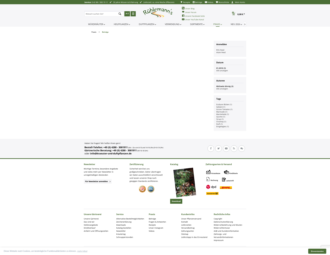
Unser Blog (190, 8)
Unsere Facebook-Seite (195, 16)
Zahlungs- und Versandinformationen (223, 235)
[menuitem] (185, 2)
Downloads (121, 225)
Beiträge (198, 2)
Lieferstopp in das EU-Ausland (194, 237)
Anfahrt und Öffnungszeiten (96, 231)
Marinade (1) (221, 112)
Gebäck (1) (220, 107)
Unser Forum (190, 12)
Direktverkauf (89, 228)
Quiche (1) (220, 116)
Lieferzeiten (186, 225)
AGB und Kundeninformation (226, 231)
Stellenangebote (91, 225)
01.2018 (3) (221, 68)
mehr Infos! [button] (82, 251)
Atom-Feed (221, 52)
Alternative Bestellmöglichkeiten (130, 219)
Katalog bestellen (123, 228)
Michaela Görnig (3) (224, 86)
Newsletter (121, 231)
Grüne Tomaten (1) (224, 109)
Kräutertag (121, 234)
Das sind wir (89, 222)
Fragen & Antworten (157, 222)
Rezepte (186, 2)
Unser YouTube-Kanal (194, 19)
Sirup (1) (220, 119)
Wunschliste (223, 2)
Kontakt (184, 222)
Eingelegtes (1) (222, 126)
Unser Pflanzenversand (191, 219)
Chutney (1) (221, 121)
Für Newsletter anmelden (96, 181)
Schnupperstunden (124, 237)
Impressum (219, 240)
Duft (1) (219, 124)
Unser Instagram (156, 228)
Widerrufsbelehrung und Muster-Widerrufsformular (228, 226)
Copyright (218, 219)
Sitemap (184, 234)
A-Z (127, 13)
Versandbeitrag (188, 228)
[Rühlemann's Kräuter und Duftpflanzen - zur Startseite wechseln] (158, 14)
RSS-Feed (220, 50)
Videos (210, 2)
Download (176, 201)
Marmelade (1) (222, 114)
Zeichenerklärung (123, 222)
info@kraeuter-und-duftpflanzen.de (111, 153)
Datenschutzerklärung (223, 222)
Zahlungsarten (187, 231)
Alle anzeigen (222, 70)
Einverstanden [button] (317, 251)
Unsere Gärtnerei (91, 219)
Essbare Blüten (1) (224, 104)
